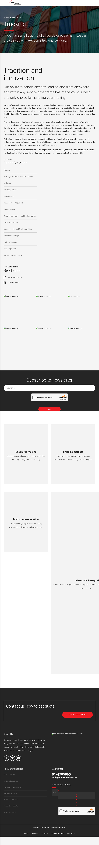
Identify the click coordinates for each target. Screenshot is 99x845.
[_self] (5, 277)
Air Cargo (7, 183)
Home (6, 17)
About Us (35, 833)
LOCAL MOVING (9, 775)
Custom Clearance (11, 223)
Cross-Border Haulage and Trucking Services (20, 216)
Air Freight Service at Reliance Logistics (18, 177)
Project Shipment (10, 242)
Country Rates (13, 282)
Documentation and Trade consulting (18, 229)
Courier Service (9, 209)
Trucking (7, 170)
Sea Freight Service (11, 249)
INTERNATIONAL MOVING (12, 787)
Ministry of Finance (10, 793)
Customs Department (11, 781)
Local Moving (9, 196)
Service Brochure (15, 277)
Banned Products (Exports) (14, 203)
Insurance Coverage (11, 236)
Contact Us (71, 833)
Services (16, 17)
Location (45, 833)
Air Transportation (11, 190)
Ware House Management (14, 255)
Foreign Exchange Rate (11, 806)
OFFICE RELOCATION (11, 800)
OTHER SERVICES (9, 812)
